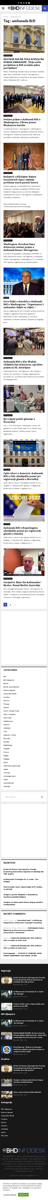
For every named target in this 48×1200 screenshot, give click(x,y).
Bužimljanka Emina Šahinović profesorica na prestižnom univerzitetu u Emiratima (23, 930)
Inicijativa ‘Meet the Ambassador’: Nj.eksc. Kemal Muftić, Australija (22, 584)
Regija (5, 755)
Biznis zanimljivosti (11, 687)
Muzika (6, 742)
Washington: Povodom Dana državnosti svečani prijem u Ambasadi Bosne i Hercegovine (20, 246)
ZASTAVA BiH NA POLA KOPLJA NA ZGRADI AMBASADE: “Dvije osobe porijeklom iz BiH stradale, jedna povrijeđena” (23, 63)
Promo (6, 752)
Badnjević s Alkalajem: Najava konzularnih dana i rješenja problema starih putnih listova (20, 179)
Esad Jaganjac (9, 953)
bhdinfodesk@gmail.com (29, 1175)
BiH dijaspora (8, 55)
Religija (6, 759)
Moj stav (6, 738)
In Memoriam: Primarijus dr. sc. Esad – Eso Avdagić (28, 992)
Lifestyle (6, 728)
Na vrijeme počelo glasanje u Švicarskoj (19, 420)
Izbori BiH (7, 469)
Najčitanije (7, 745)
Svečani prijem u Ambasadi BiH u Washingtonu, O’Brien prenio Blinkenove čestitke (21, 122)
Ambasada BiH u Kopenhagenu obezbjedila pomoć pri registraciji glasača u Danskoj (22, 530)
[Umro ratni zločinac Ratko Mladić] (6, 1095)
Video (5, 779)
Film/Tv (6, 701)
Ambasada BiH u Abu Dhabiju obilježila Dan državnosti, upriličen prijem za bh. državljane (23, 364)
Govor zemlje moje (11, 711)
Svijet (5, 769)
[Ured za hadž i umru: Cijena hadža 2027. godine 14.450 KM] (6, 1006)
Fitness (6, 704)
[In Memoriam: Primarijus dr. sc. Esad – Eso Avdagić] (6, 994)
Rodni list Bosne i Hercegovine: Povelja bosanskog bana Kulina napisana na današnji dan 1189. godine (23, 871)
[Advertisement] (24, 638)
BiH (4, 676)
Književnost (8, 721)
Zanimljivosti (8, 783)
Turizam (6, 773)
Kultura (6, 725)
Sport (5, 762)
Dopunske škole (9, 694)
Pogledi (6, 297)
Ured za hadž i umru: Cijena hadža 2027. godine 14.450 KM (29, 1005)
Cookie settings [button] (9, 1195)
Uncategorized (9, 776)
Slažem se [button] (23, 1195)
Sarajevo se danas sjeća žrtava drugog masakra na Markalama (28, 1081)
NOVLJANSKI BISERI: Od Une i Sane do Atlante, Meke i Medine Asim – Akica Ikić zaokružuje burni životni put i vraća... (29, 1035)
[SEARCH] (42, 797)
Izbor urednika (9, 714)
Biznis (5, 683)
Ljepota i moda (9, 735)
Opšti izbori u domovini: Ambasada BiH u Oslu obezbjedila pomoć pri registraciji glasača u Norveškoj (23, 476)
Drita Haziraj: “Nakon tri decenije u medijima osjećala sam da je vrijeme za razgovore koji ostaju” (28, 1049)
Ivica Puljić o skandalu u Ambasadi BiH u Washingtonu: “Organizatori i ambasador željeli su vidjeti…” (23, 304)
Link (5, 731)
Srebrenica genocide (11, 766)
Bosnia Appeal (9, 690)
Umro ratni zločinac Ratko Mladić (27, 1092)
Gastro (6, 707)
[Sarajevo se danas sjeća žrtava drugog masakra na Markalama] (6, 1082)
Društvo (6, 697)
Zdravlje (6, 786)
